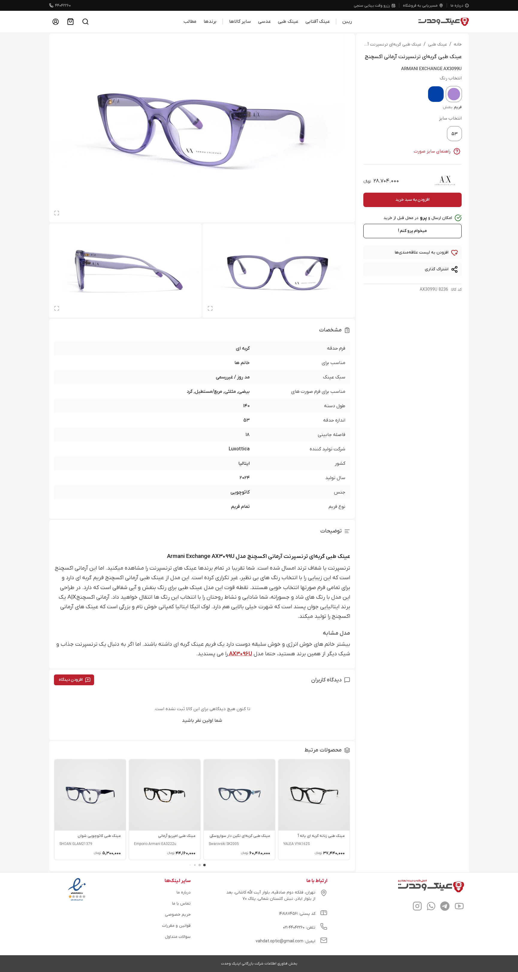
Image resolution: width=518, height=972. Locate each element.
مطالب (189, 22)
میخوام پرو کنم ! (412, 231)
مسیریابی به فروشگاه (420, 5)
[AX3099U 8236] (454, 94)
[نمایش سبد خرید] (70, 21)
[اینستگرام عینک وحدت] (417, 907)
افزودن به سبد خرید (412, 200)
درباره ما (457, 5)
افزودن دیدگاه (71, 680)
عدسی (264, 22)
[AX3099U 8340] (436, 94)
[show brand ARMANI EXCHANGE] (445, 180)
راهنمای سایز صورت (432, 151)
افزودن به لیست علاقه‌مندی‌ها (421, 252)
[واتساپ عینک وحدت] (431, 907)
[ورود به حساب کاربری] (55, 21)
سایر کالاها (240, 22)
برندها (210, 22)
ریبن (347, 22)
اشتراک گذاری (436, 269)
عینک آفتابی (317, 22)
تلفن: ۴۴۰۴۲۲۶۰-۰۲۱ (299, 927)
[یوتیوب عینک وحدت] (459, 907)
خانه (458, 44)
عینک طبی (288, 22)
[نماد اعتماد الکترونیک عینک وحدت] (77, 901)
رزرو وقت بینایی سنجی (372, 5)
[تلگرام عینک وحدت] (445, 907)
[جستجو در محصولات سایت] (85, 21)
